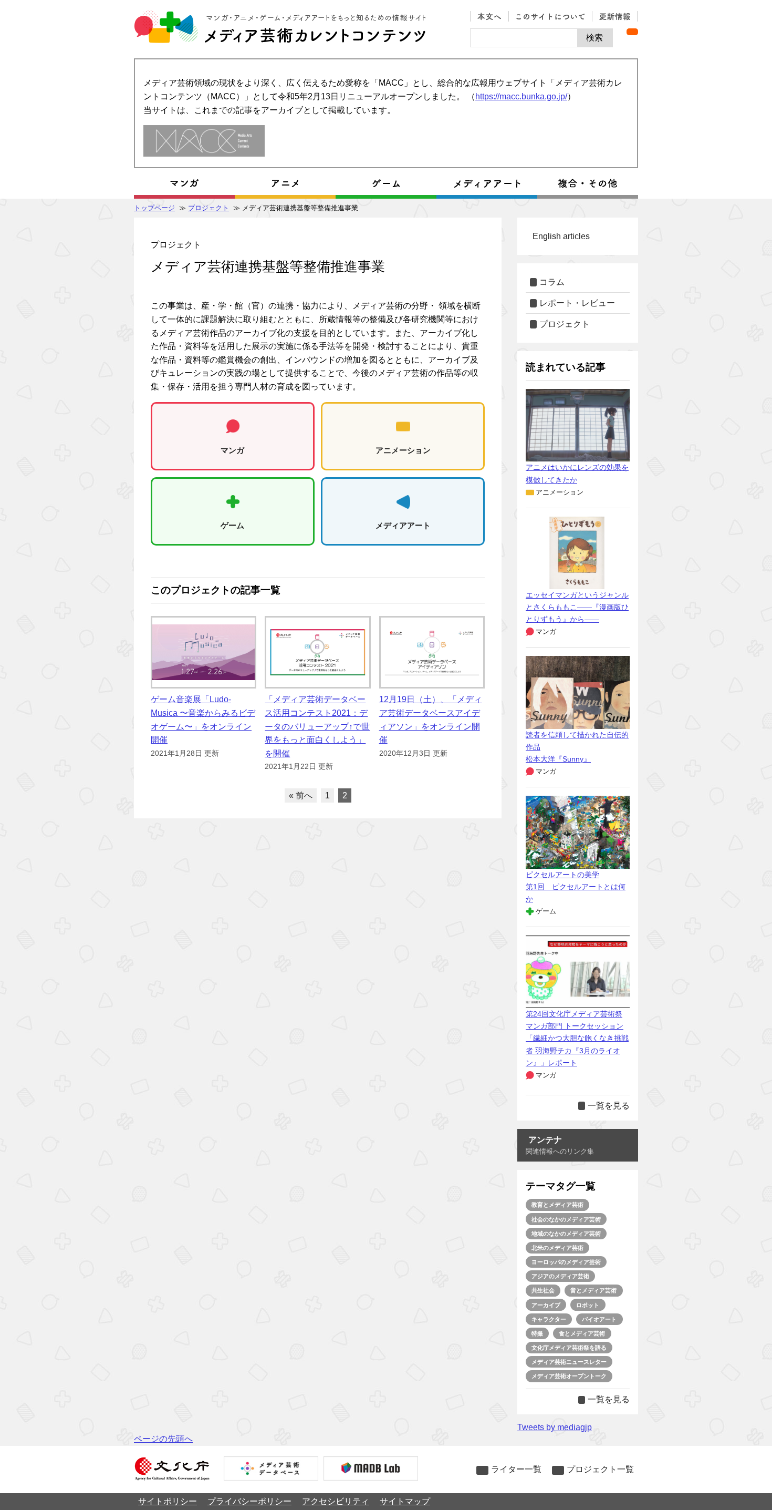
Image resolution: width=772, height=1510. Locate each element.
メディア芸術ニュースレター (569, 1362)
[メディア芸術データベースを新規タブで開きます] (271, 1469)
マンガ (546, 631)
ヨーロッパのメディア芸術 (566, 1262)
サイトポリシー (167, 1501)
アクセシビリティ (335, 1501)
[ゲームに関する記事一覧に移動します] (386, 183)
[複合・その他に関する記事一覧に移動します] (587, 183)
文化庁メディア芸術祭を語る (569, 1347)
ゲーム (546, 911)
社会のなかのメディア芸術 (566, 1219)
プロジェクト (208, 208)
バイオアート (599, 1319)
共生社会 (543, 1290)
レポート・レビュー (577, 303)
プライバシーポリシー (249, 1501)
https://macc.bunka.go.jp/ (521, 96)
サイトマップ (405, 1501)
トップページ (154, 208)
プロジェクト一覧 (600, 1469)
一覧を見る (609, 1105)
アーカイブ (545, 1305)
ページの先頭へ (163, 1438)
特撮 (537, 1333)
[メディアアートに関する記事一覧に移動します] (486, 183)
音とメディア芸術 (593, 1290)
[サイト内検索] (524, 38)
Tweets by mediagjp (554, 1427)
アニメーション (559, 492)
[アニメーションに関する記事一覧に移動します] (285, 183)
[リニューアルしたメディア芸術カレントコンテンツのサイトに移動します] (204, 141)
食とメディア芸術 (582, 1333)
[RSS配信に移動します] (632, 31)
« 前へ (300, 795)
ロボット (587, 1305)
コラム (552, 282)
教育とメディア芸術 (557, 1204)
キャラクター (548, 1319)
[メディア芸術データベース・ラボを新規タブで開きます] (371, 1469)
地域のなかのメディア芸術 (566, 1233)
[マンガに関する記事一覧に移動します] (184, 183)
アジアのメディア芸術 (560, 1276)
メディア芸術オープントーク (569, 1376)
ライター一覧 (516, 1469)
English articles (561, 236)
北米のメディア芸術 (557, 1248)
